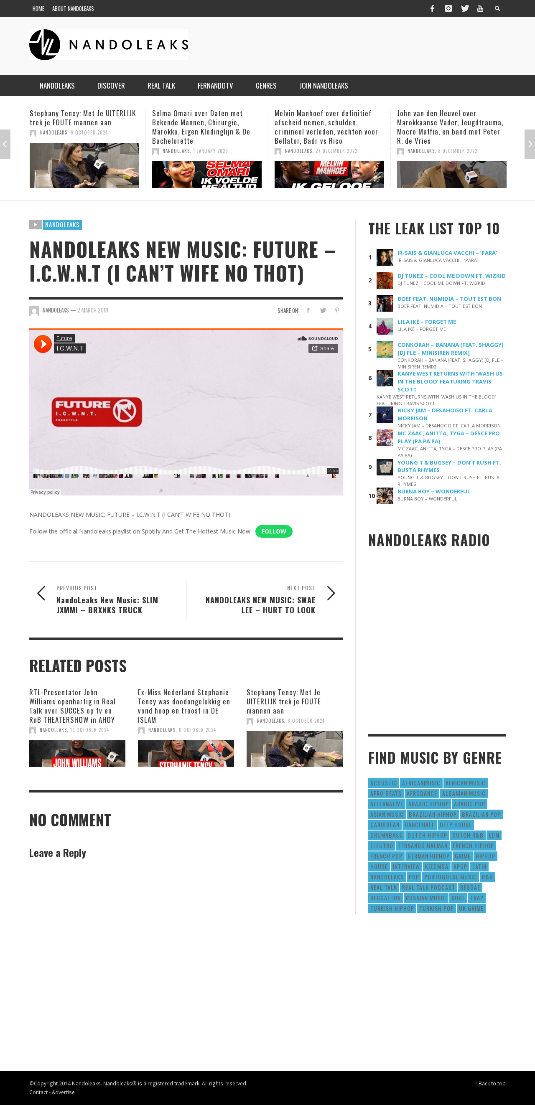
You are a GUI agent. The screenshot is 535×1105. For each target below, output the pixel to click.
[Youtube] (480, 8)
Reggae (470, 887)
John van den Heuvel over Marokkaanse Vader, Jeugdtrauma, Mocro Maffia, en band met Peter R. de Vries (351, 127)
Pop (414, 876)
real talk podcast (428, 887)
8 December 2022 (358, 150)
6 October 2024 (197, 730)
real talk (383, 887)
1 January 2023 (111, 150)
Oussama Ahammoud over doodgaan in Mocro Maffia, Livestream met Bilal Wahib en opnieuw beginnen (467, 127)
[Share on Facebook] (308, 310)
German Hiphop (429, 855)
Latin (479, 866)
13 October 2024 (89, 730)
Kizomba (436, 866)
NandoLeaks (76, 150)
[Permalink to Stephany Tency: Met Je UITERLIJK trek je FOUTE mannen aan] (295, 749)
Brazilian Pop (481, 814)
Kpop (460, 866)
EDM (494, 835)
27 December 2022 (237, 150)
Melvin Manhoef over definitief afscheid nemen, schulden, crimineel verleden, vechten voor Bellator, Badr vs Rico (227, 127)
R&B (487, 876)
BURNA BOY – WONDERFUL (434, 491)
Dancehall (420, 824)
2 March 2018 (92, 310)
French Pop (386, 855)
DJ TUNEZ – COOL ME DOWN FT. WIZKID (451, 275)
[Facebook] (432, 8)
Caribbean (385, 824)
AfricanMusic (421, 782)
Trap (477, 897)
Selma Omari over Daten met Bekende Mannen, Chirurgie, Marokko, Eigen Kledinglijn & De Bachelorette (102, 127)
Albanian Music (464, 793)
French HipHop (473, 845)
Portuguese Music (450, 876)
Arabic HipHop (428, 803)
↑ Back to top (490, 1083)
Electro (381, 845)
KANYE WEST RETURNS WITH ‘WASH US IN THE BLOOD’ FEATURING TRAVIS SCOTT (450, 381)
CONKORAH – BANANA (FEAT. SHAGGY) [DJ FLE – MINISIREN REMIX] (450, 348)
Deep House (456, 824)
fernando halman (423, 845)
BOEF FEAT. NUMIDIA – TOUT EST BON (449, 298)
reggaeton (385, 897)
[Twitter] (464, 8)
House (379, 866)
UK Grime (471, 908)
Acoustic (383, 782)
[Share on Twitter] (322, 310)
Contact (38, 1092)
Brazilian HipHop (433, 814)
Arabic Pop (469, 803)
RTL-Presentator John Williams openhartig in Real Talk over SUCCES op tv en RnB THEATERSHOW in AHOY (72, 706)
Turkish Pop (436, 908)
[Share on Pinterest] (337, 310)
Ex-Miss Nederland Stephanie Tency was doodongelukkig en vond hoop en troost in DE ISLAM (184, 706)
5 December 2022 (480, 150)
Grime (463, 855)
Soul (458, 897)
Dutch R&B (468, 835)
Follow (274, 531)
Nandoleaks (62, 224)
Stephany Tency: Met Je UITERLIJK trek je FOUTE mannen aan (284, 701)
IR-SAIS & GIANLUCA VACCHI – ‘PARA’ (447, 253)
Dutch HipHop (427, 835)
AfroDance (422, 793)
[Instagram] (448, 8)
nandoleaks (387, 876)
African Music (466, 782)
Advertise (63, 1092)
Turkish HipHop (392, 908)
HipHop (485, 855)
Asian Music (387, 814)
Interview (406, 866)
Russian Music (426, 897)
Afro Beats (386, 793)
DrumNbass (386, 835)
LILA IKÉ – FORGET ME (426, 321)
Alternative (386, 803)
